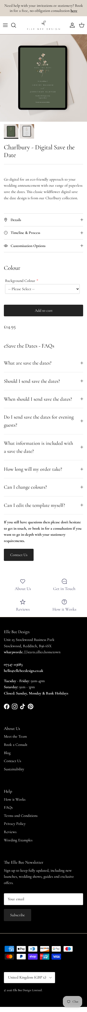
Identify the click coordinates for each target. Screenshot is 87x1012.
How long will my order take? (33, 469)
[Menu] (5, 25)
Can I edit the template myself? (34, 505)
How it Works (14, 799)
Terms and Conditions (20, 815)
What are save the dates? (27, 363)
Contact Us (12, 760)
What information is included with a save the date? (38, 447)
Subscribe (17, 915)
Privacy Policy (15, 823)
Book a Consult (15, 744)
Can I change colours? (25, 487)
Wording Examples (18, 840)
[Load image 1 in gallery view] (43, 78)
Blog (7, 752)
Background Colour (20, 280)
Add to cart (43, 310)
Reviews (10, 831)
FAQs (8, 807)
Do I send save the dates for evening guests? (39, 421)
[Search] (16, 25)
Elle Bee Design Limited (27, 990)
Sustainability (14, 769)
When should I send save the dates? (38, 399)
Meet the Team (15, 736)
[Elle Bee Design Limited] (43, 25)
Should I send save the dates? (32, 381)
